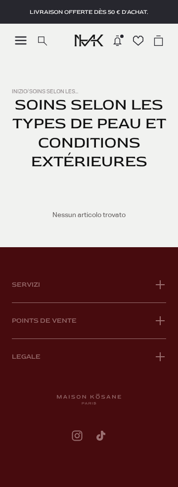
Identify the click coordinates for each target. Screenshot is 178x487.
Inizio (19, 91)
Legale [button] (26, 356)
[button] (21, 40)
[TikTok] (101, 436)
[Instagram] (77, 436)
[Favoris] (138, 40)
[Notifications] (118, 40)
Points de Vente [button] (44, 320)
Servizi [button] (26, 284)
